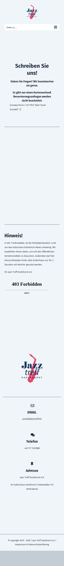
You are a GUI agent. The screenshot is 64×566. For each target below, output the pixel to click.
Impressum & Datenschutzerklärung (32, 544)
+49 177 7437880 (32, 448)
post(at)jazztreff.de (32, 419)
